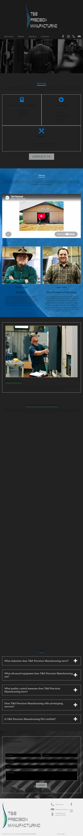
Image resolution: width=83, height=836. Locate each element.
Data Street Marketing (29, 834)
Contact (45, 36)
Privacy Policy (61, 834)
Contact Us (41, 156)
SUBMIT (41, 785)
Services (9, 36)
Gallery (33, 36)
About (21, 36)
